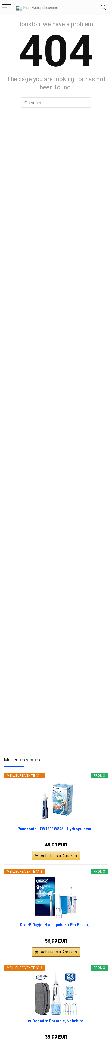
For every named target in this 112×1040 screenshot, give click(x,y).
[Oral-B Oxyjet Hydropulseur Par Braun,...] (56, 898)
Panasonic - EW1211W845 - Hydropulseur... (56, 829)
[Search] (103, 7)
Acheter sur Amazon (59, 856)
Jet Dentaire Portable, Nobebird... (56, 1021)
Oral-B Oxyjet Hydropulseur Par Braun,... (56, 925)
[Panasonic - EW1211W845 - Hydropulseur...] (56, 802)
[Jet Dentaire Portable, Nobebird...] (56, 994)
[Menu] (6, 7)
